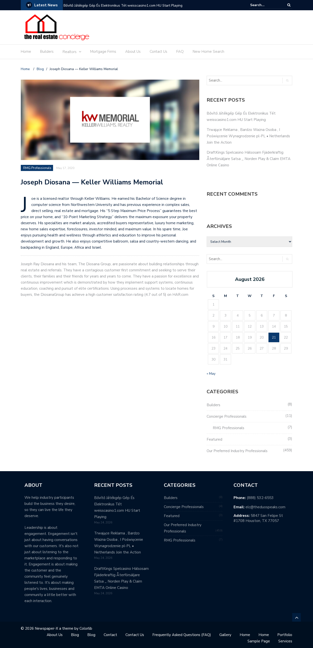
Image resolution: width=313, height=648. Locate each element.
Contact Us (158, 51)
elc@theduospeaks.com (265, 507)
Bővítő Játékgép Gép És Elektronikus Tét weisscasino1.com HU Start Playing (123, 5)
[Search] (289, 5)
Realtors (70, 51)
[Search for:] (265, 5)
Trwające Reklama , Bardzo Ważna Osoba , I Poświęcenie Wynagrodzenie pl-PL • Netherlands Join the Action (248, 136)
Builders (47, 51)
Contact (110, 634)
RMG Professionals (37, 168)
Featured (214, 439)
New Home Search (208, 51)
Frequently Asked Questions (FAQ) (181, 634)
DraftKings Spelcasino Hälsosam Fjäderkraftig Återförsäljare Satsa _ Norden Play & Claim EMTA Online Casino (249, 159)
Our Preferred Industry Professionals (237, 450)
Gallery (225, 634)
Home (26, 51)
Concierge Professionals (226, 416)
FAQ (180, 51)
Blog (75, 634)
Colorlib (85, 628)
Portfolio (284, 634)
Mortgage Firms (103, 51)
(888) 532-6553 (260, 497)
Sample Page (258, 641)
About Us (133, 51)
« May (211, 373)
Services (285, 641)
